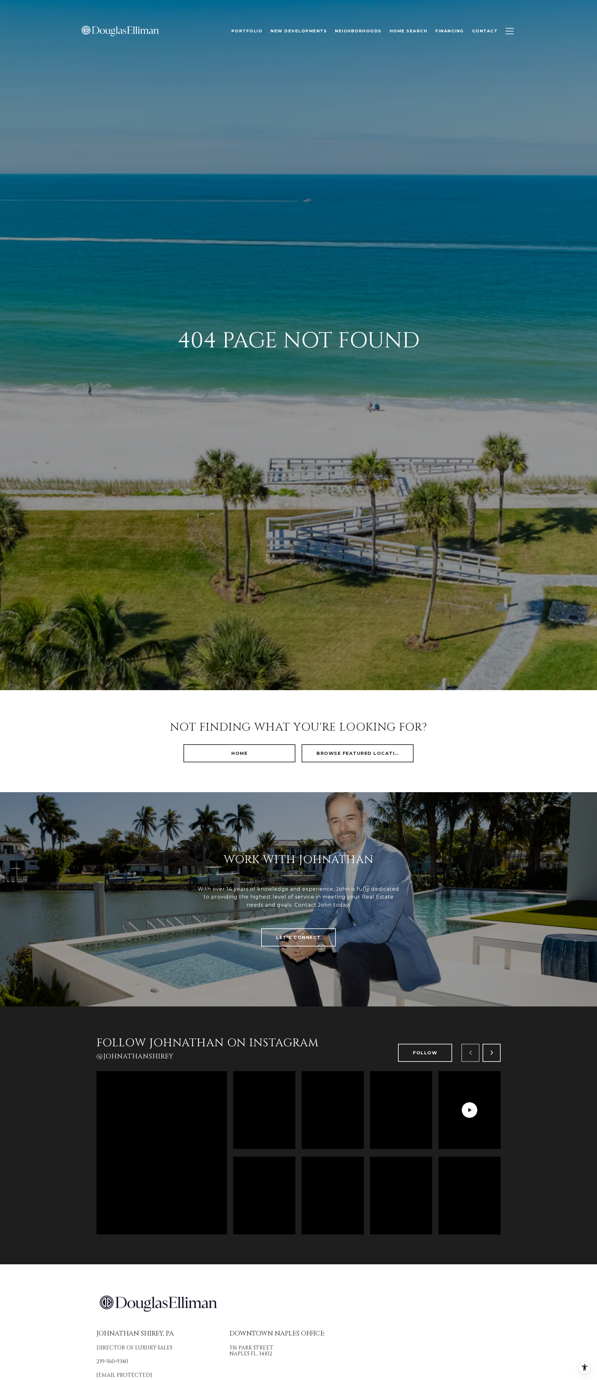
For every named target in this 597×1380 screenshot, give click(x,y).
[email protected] (124, 1375)
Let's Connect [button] (298, 937)
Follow (425, 1053)
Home (239, 753)
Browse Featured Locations (362, 753)
